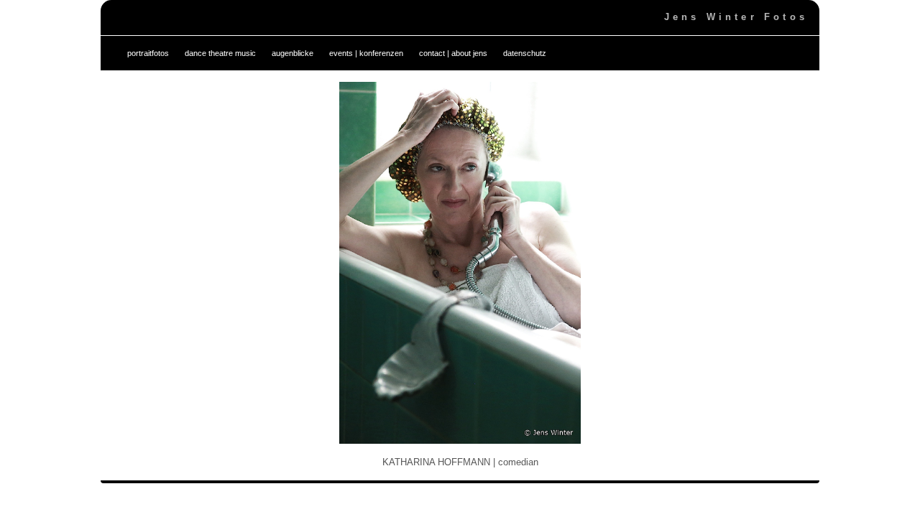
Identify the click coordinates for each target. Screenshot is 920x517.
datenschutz (524, 53)
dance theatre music (220, 53)
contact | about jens (453, 53)
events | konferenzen (366, 53)
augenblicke (292, 53)
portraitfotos (148, 53)
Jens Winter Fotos (736, 16)
